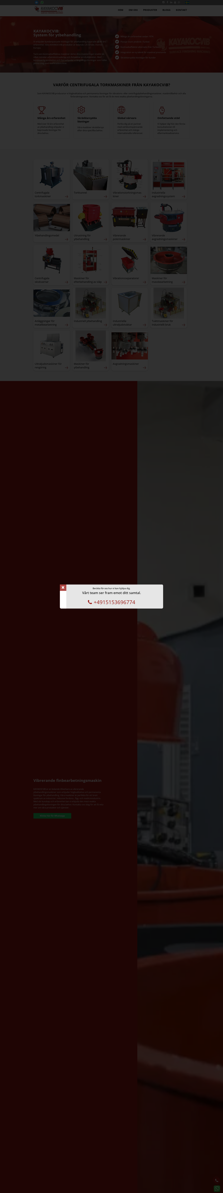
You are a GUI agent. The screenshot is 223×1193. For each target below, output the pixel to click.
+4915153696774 (114, 602)
